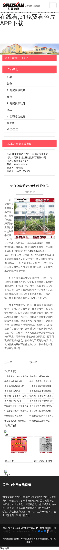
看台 (9, 97)
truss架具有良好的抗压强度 (16, 405)
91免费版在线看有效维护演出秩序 (16, 410)
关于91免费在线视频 (16, 485)
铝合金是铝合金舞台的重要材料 (42, 405)
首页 (7, 57)
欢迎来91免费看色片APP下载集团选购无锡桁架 (16, 395)
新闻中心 (16, 57)
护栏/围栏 (12, 129)
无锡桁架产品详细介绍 (39, 376)
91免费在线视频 (16, 90)
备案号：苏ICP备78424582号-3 (19, 531)
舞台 (9, 83)
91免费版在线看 (16, 116)
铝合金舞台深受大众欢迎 (40, 410)
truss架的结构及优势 (13, 415)
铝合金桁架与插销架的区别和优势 (42, 391)
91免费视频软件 (16, 103)
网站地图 (4, 548)
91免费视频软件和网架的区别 (42, 415)
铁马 (9, 110)
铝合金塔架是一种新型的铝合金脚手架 (16, 420)
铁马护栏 (9, 461)
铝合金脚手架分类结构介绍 (41, 400)
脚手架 (11, 123)
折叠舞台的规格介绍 (13, 381)
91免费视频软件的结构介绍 (16, 376)
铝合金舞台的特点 (12, 391)
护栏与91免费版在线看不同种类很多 (42, 395)
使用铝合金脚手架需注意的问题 (42, 386)
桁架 (9, 77)
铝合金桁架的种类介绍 (14, 386)
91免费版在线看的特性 (39, 420)
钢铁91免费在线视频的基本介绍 (42, 381)
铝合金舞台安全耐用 (13, 400)
